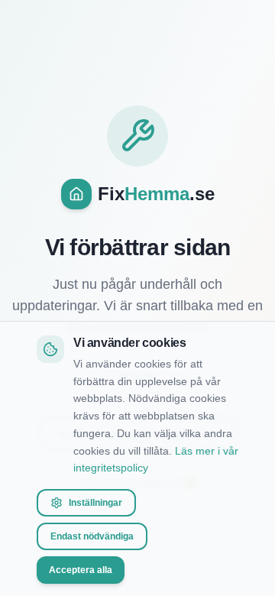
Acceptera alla (80, 570)
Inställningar (95, 502)
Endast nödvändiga (92, 536)
